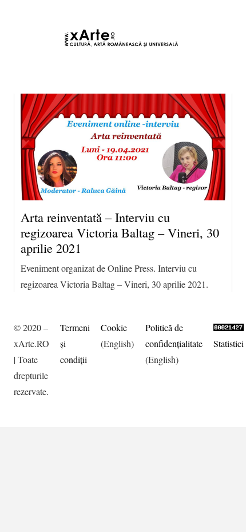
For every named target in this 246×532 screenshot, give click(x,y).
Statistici (228, 343)
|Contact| (222, 11)
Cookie (114, 327)
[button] (48, 11)
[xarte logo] (123, 38)
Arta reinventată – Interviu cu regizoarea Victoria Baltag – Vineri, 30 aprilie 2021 (120, 232)
